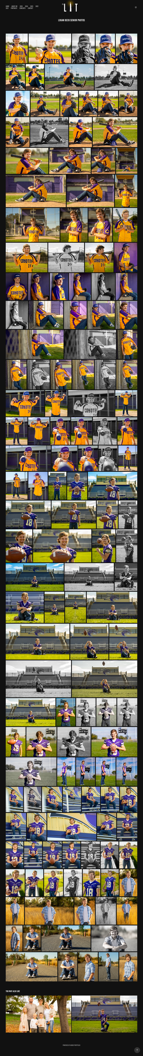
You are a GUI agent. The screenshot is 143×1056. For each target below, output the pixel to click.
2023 (31, 6)
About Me (14, 6)
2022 (37, 6)
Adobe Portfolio (75, 1045)
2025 (21, 6)
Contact (30, 8)
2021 (7, 8)
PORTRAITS (14, 8)
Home (7, 6)
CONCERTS (22, 8)
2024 (26, 6)
